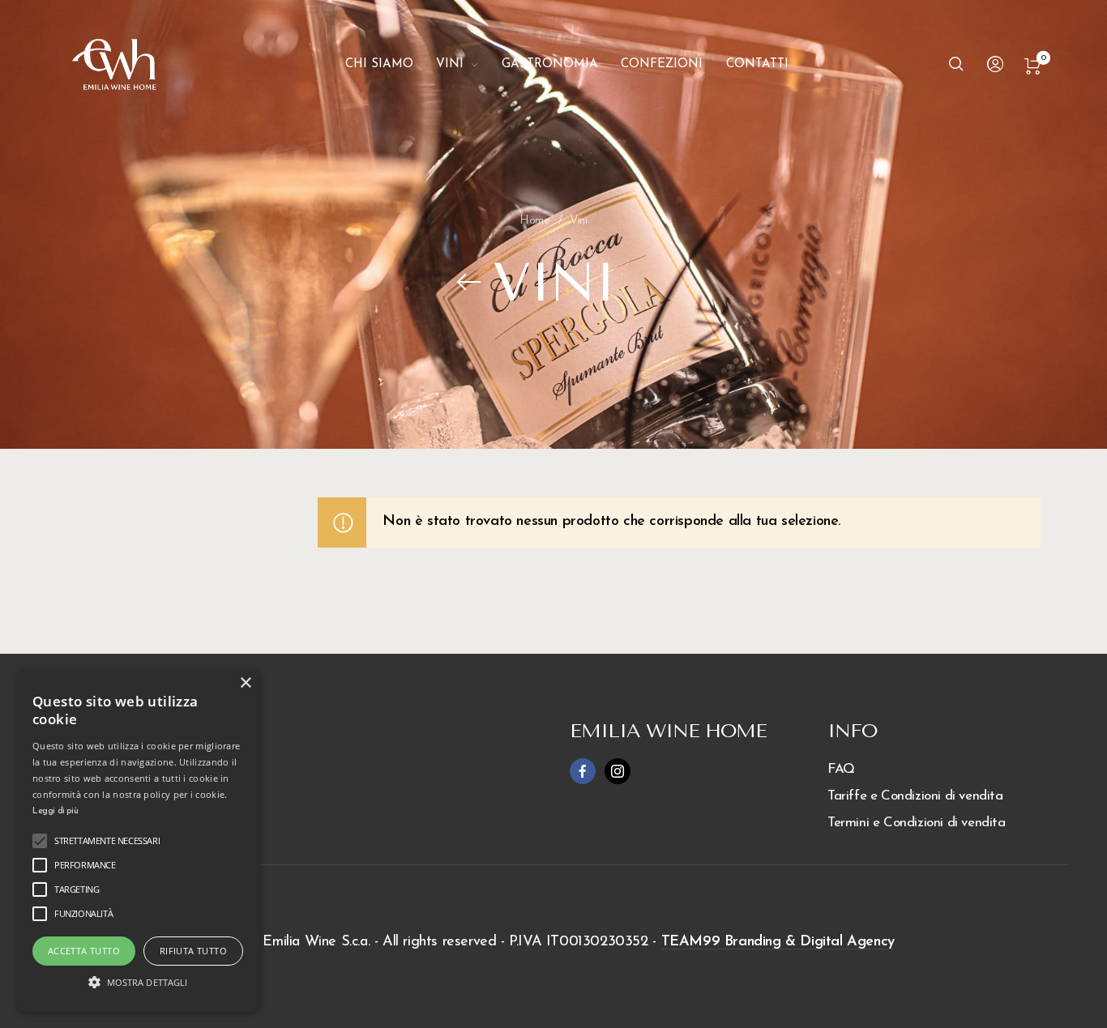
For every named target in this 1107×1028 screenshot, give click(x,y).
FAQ (841, 769)
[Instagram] (617, 771)
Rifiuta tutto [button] (193, 951)
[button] (137, 982)
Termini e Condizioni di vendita (916, 823)
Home (534, 221)
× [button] (245, 683)
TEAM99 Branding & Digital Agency (778, 942)
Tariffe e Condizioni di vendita (915, 796)
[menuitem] (390, 65)
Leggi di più (55, 811)
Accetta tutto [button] (84, 951)
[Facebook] (583, 771)
